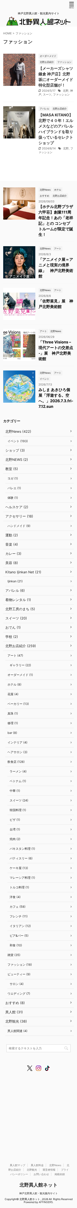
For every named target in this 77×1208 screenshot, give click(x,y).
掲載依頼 (60, 1174)
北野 (65, 90)
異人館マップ (17, 1165)
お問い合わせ (41, 1174)
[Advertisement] (38, 1113)
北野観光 (32, 1169)
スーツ (47, 94)
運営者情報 (49, 1169)
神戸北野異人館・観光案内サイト (38, 1193)
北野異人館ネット (38, 1185)
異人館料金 (37, 1165)
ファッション (61, 94)
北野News (55, 1165)
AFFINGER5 (46, 1202)
